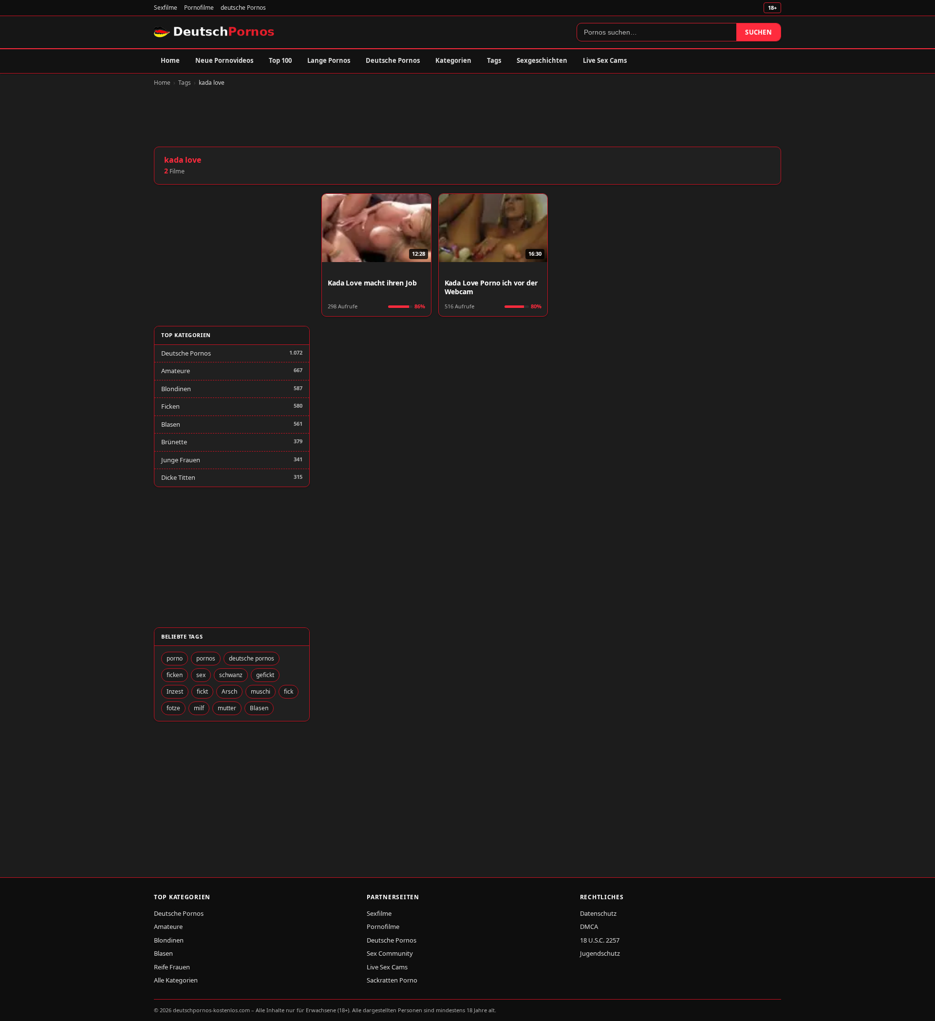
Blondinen (176, 388)
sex (201, 675)
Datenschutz (598, 913)
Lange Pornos (328, 60)
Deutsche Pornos (393, 60)
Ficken (170, 406)
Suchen (758, 32)
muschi (260, 691)
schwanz (231, 675)
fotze (173, 708)
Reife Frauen (172, 967)
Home (170, 60)
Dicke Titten (178, 477)
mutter (227, 708)
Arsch (229, 691)
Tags (494, 60)
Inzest (175, 691)
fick (288, 691)
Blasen (170, 424)
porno (175, 658)
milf (199, 708)
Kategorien (453, 60)
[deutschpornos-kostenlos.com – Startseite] (215, 32)
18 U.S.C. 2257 (599, 940)
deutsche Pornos (243, 7)
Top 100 (280, 60)
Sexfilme (165, 7)
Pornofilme (199, 7)
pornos (205, 658)
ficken (175, 675)
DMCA (589, 926)
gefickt (265, 675)
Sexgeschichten (542, 60)
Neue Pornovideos (224, 60)
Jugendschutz (600, 953)
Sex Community (390, 953)
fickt (202, 691)
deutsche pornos (251, 658)
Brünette (174, 441)
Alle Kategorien (176, 980)
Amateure (175, 370)
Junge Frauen (180, 459)
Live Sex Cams (605, 60)
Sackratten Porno (392, 980)
